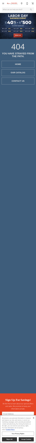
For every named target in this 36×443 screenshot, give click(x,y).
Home (18, 64)
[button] (3, 3)
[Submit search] (31, 9)
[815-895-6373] (27, 3)
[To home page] (12, 3)
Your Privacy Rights (18, 433)
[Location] (21, 3)
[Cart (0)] (32, 3)
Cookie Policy (10, 429)
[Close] (33, 418)
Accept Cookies (26, 439)
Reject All (9, 439)
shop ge (18, 35)
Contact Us (18, 81)
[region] (18, 429)
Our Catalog (18, 72)
